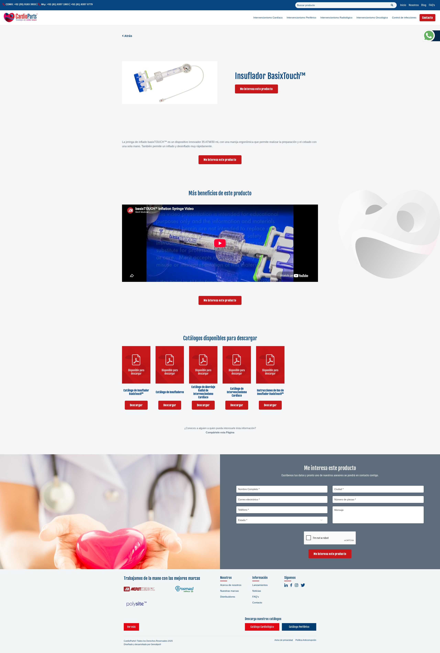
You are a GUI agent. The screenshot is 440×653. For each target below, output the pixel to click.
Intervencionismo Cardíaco (268, 17)
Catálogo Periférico (299, 626)
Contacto (427, 17)
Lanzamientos (260, 585)
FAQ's (432, 5)
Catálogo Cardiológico (262, 626)
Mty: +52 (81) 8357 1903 (55, 4)
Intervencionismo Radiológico (336, 17)
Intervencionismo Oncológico (372, 17)
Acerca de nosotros (230, 585)
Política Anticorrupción (305, 640)
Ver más (131, 626)
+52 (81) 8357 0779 (82, 4)
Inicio (403, 5)
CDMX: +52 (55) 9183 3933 (21, 4)
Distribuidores (227, 596)
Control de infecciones (404, 17)
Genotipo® (156, 644)
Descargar (136, 405)
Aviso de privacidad (283, 640)
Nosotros (414, 5)
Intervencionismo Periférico (301, 17)
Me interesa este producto (256, 89)
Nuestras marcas (229, 590)
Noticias (256, 590)
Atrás (128, 36)
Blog (423, 5)
